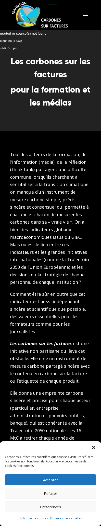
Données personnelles (66, 518)
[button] (93, 447)
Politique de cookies (34, 518)
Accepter (50, 479)
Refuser (50, 493)
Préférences (50, 506)
